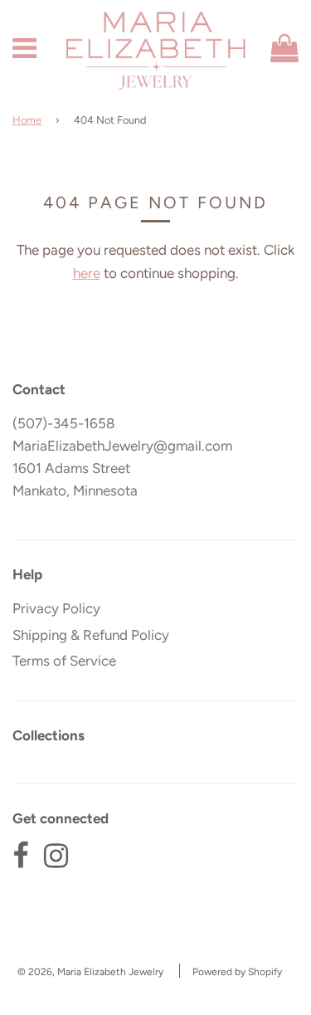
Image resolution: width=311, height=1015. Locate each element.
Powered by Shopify (237, 972)
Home (26, 120)
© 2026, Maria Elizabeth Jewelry (90, 972)
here (86, 273)
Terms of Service (64, 660)
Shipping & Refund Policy (90, 635)
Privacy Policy (56, 608)
